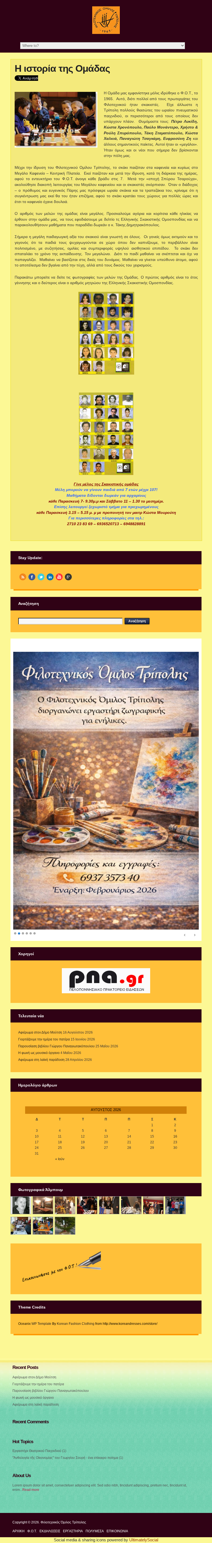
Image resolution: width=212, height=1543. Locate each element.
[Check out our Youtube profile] (59, 577)
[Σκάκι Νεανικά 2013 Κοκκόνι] (175, 1205)
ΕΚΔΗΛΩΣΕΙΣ (49, 1531)
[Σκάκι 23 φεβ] (87, 1205)
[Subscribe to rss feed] (22, 577)
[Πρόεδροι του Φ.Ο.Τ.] (20, 1205)
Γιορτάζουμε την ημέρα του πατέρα (44, 1039)
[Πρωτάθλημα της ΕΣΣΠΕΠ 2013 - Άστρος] (20, 1226)
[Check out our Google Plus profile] (68, 577)
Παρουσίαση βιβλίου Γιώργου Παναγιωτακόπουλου (56, 1046)
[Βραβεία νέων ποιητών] (153, 1205)
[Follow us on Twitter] (41, 577)
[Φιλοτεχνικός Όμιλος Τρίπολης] (106, 32)
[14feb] (65, 1205)
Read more (30, 1489)
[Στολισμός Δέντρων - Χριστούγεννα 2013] (65, 1226)
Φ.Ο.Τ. (32, 1531)
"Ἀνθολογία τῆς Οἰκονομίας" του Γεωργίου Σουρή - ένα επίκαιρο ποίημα (65, 1457)
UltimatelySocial (143, 1540)
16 (175, 1136)
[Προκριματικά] (131, 1205)
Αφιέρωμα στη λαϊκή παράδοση (41, 1059)
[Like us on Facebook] (32, 577)
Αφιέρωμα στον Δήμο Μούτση (40, 1032)
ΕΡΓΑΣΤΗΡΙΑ (73, 1531)
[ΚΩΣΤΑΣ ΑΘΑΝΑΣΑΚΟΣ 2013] (109, 1205)
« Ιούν (59, 1159)
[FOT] (43, 1205)
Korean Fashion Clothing (75, 1324)
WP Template (41, 1324)
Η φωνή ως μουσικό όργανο (39, 1053)
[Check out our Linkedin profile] (50, 577)
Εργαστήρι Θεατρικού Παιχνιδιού (36, 1451)
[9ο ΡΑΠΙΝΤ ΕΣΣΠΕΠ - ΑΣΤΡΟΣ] (43, 1226)
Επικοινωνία (117, 1531)
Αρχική (18, 1531)
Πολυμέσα (95, 1531)
